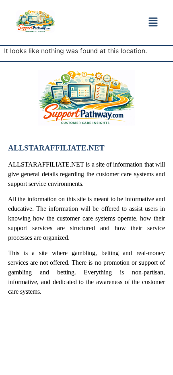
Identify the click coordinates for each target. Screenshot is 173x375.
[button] (153, 22)
